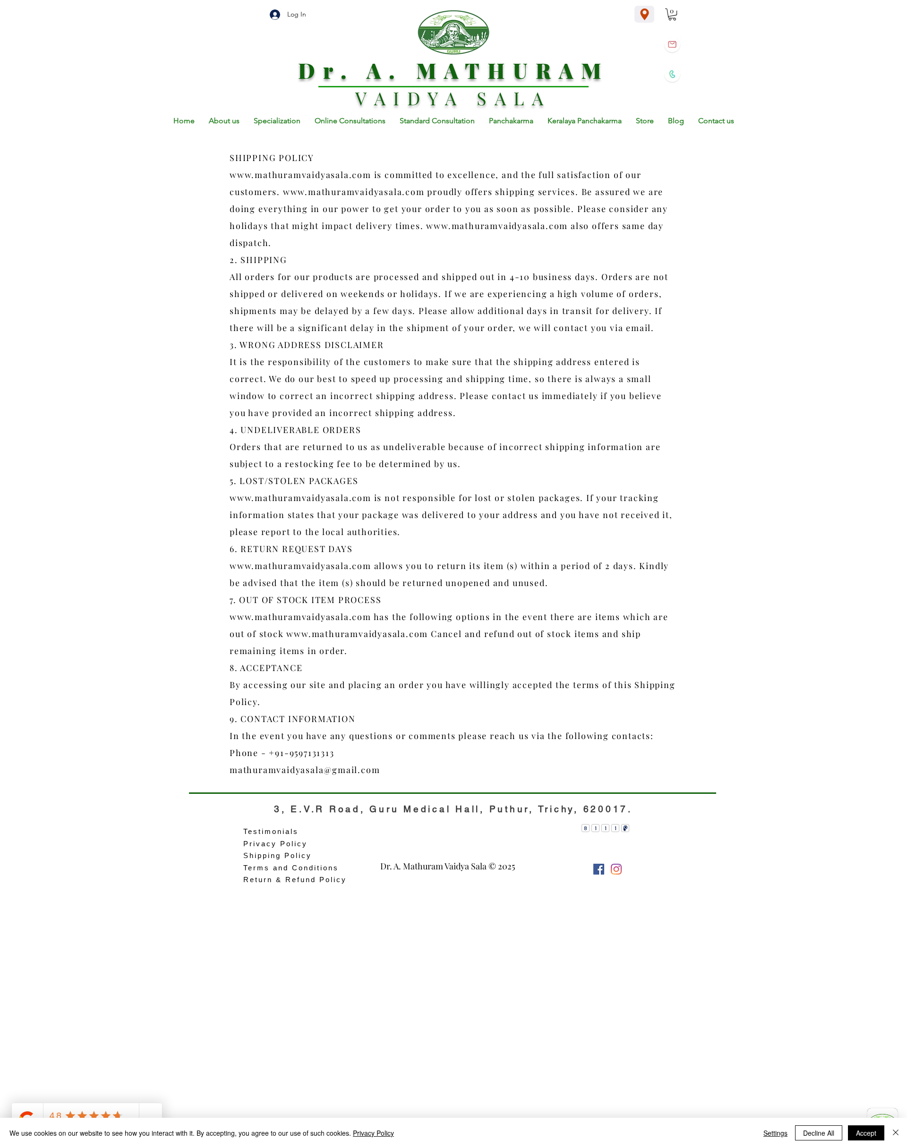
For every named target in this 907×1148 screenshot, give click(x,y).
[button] (672, 14)
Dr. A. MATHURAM (453, 70)
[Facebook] (598, 869)
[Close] (895, 1132)
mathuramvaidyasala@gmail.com (305, 769)
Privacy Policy (373, 1133)
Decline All (818, 1133)
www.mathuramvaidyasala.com (300, 174)
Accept (866, 1133)
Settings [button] (775, 1133)
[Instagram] (616, 869)
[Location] (644, 14)
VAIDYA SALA (453, 98)
